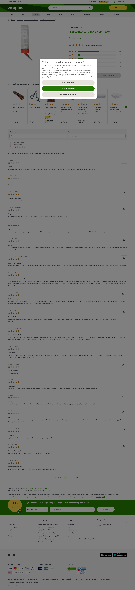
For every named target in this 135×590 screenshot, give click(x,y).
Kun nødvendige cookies (68, 94)
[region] (68, 79)
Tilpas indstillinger (68, 83)
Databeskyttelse (47, 78)
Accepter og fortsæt (68, 88)
